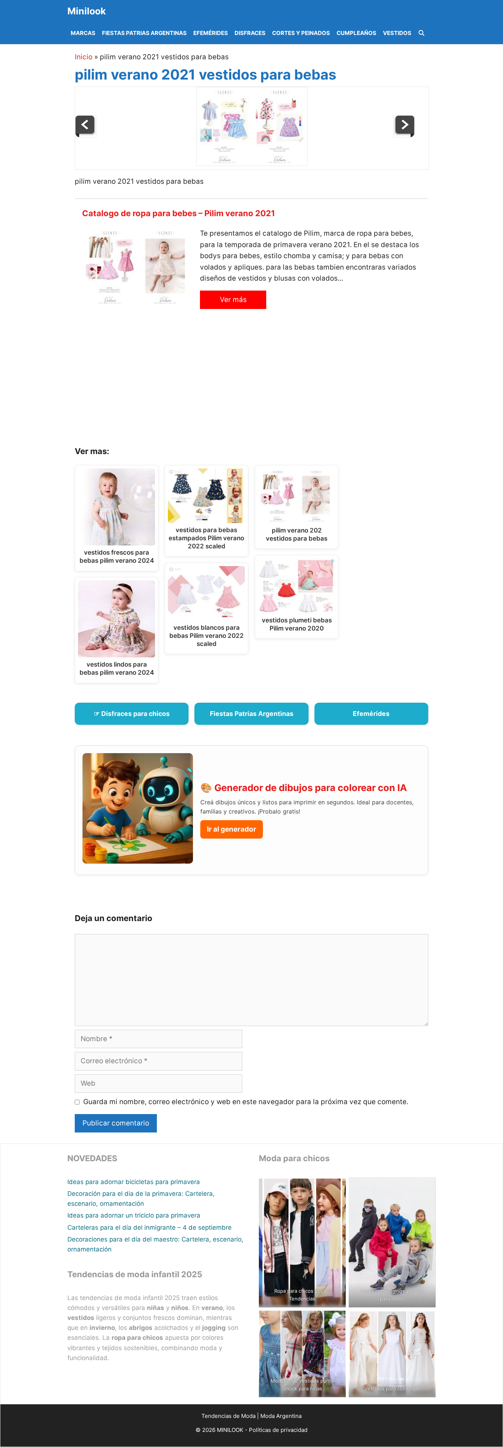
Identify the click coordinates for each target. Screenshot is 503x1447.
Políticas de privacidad (278, 1429)
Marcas (83, 32)
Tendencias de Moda (228, 1415)
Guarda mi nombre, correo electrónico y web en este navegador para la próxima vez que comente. (245, 1101)
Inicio (83, 57)
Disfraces (250, 32)
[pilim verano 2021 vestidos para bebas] (251, 163)
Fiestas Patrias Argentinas (144, 32)
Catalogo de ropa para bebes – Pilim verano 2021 (178, 213)
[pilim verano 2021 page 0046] (404, 135)
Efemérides (210, 32)
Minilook (86, 11)
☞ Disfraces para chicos (132, 713)
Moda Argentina (281, 1415)
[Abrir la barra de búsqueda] (421, 33)
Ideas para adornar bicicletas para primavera (133, 1182)
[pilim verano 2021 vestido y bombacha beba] (85, 135)
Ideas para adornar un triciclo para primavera (133, 1215)
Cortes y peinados (301, 32)
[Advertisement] (260, 383)
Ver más (233, 299)
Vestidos (397, 32)
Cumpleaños (356, 32)
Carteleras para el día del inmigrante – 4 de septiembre (149, 1227)
